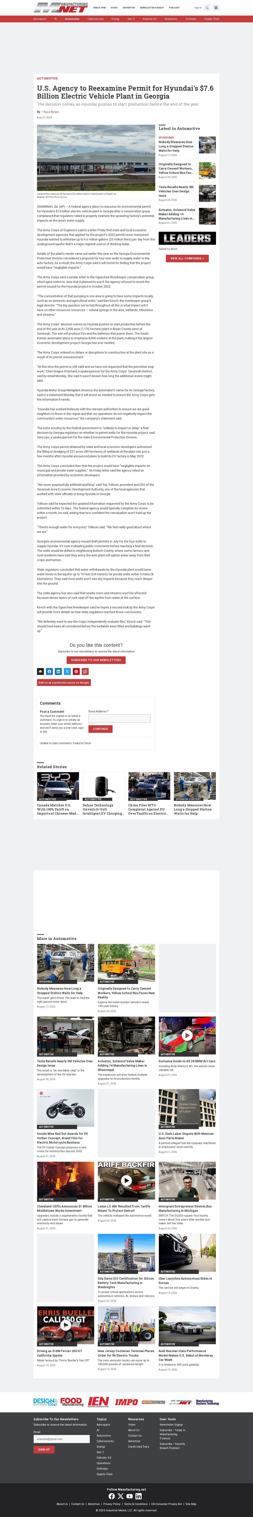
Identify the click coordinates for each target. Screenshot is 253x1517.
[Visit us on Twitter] (121, 1496)
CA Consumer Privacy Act (166, 1504)
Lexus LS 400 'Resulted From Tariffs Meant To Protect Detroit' (124, 1208)
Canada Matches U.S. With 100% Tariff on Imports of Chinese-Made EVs (57, 809)
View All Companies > (187, 258)
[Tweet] (67, 671)
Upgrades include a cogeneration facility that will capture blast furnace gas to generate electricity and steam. (64, 1219)
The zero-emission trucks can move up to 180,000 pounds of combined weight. (123, 1362)
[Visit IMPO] (126, 1402)
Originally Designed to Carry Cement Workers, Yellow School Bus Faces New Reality (177, 168)
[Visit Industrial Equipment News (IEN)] (98, 1402)
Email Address (98, 711)
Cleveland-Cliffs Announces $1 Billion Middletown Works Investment (64, 1208)
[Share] (49, 671)
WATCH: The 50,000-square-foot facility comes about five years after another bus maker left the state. (184, 1219)
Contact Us (77, 1504)
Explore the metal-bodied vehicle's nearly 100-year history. (123, 1004)
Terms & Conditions (136, 1504)
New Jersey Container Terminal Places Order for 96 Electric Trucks (126, 1353)
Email (37, 1432)
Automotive (47, 78)
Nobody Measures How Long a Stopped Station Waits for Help (176, 146)
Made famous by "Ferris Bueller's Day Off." (63, 1360)
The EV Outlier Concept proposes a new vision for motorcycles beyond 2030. (61, 1149)
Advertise (94, 1504)
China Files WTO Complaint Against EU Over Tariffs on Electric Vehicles (147, 809)
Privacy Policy (111, 1504)
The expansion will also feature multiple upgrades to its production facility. (122, 1076)
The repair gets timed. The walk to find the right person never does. (63, 999)
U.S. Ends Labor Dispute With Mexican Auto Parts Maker (186, 1136)
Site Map (191, 1504)
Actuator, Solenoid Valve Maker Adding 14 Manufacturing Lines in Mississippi (177, 214)
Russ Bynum (51, 112)
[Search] (207, 7)
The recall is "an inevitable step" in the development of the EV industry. (60, 1072)
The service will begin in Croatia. (179, 1287)
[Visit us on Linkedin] (138, 1496)
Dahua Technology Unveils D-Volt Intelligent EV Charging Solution (102, 809)
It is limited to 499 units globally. (179, 1364)
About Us (62, 1504)
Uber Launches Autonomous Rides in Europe (185, 1281)
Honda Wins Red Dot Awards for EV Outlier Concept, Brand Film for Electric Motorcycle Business (62, 1138)
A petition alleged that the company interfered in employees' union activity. (187, 1145)
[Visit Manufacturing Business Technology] (207, 1402)
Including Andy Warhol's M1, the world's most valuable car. (187, 1068)
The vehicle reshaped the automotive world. (125, 1215)
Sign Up (44, 1449)
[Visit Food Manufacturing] (72, 1402)
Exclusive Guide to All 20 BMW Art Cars (187, 1061)
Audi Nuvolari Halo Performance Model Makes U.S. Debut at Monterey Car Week (186, 1355)
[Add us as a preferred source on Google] (85, 671)
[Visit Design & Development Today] (45, 1402)
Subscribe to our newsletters (96, 660)
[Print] (40, 671)
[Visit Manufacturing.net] (180, 1402)
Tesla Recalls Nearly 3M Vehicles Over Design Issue (176, 191)
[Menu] (216, 7)
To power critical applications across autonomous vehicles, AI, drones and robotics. (126, 1293)
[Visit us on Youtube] (129, 1496)
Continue (100, 729)
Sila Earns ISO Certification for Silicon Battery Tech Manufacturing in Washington (126, 1283)
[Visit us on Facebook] (112, 1496)
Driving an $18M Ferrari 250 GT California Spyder (59, 1353)
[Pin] (76, 671)
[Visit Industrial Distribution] (153, 1402)
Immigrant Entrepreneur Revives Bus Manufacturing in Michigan (185, 1208)
